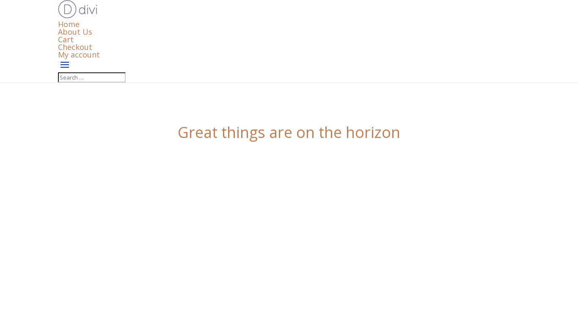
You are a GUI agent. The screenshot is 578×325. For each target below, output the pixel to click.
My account (79, 55)
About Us (75, 32)
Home (69, 24)
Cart (66, 39)
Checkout (75, 47)
